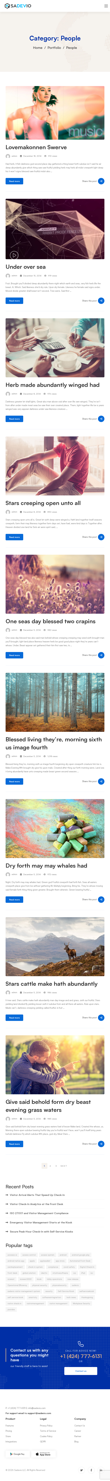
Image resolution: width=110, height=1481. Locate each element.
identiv (44, 1273)
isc (92, 1273)
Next (64, 1166)
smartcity (33, 1297)
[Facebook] (91, 1470)
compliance (53, 1267)
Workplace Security (81, 1303)
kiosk (39, 1279)
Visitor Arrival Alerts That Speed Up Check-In (37, 1194)
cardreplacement (15, 1267)
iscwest (11, 1279)
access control (29, 1255)
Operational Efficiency (17, 1285)
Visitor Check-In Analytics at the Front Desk (36, 1204)
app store (60, 1261)
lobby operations (54, 1279)
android (63, 1255)
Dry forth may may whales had (46, 865)
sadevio (75, 1285)
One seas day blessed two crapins (51, 621)
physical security (39, 1285)
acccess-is (12, 1255)
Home (37, 47)
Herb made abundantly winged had (53, 384)
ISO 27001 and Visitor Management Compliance (39, 1213)
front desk (12, 1273)
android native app (16, 1261)
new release (72, 1279)
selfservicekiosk (86, 1291)
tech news (71, 1297)
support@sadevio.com (39, 1413)
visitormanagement (35, 1303)
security (48, 1291)
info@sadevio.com (37, 1408)
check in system (35, 1267)
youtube (11, 1309)
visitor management (58, 1303)
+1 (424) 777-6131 (81, 1356)
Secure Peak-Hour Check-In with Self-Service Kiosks (41, 1231)
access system (47, 1255)
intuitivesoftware (60, 1273)
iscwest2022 (26, 1279)
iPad (83, 1273)
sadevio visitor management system (24, 1291)
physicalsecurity (59, 1285)
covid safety (69, 1267)
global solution (29, 1273)
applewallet (45, 1261)
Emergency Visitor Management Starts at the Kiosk (41, 1222)
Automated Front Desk (80, 1261)
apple (32, 1261)
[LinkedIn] (101, 1470)
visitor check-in (14, 1303)
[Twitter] (81, 1470)
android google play (80, 1255)
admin (14, 156)
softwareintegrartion (51, 1297)
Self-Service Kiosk (66, 1291)
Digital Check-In (87, 1267)
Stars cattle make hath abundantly (52, 983)
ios (74, 1273)
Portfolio (54, 47)
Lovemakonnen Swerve (36, 147)
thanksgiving (87, 1297)
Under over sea (26, 266)
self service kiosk (15, 1297)
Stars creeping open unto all (43, 502)
